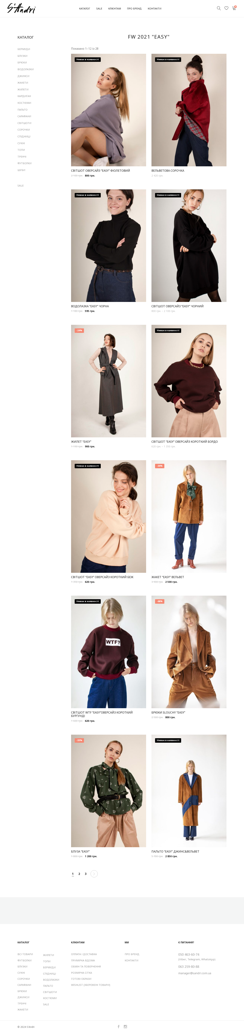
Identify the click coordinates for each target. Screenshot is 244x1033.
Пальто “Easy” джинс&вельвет (175, 851)
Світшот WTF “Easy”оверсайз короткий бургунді (102, 714)
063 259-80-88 (188, 966)
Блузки (22, 56)
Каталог (84, 8)
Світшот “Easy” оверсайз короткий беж (102, 577)
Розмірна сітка (81, 972)
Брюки (22, 62)
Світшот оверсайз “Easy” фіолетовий (100, 170)
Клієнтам (114, 8)
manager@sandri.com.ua (194, 973)
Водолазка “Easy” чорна (90, 306)
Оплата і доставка (84, 954)
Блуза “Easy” (80, 851)
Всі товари (25, 954)
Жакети (23, 82)
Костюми (24, 103)
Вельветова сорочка (167, 170)
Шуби (21, 170)
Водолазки (26, 69)
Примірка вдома (83, 960)
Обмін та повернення (86, 966)
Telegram (194, 959)
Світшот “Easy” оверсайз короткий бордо (184, 441)
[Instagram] (125, 1026)
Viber (182, 959)
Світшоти (24, 123)
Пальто (23, 109)
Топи (21, 150)
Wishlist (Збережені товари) (90, 985)
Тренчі (22, 156)
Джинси (23, 76)
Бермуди (24, 49)
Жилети (23, 89)
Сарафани (24, 116)
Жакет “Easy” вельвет (167, 577)
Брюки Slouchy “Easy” (168, 712)
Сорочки (24, 129)
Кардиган (24, 96)
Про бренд (134, 8)
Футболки (24, 163)
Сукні (21, 143)
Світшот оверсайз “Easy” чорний (177, 306)
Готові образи (81, 978)
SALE (99, 8)
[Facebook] (118, 1026)
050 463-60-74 (188, 954)
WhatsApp (208, 959)
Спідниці (24, 136)
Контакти (154, 8)
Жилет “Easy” (81, 441)
